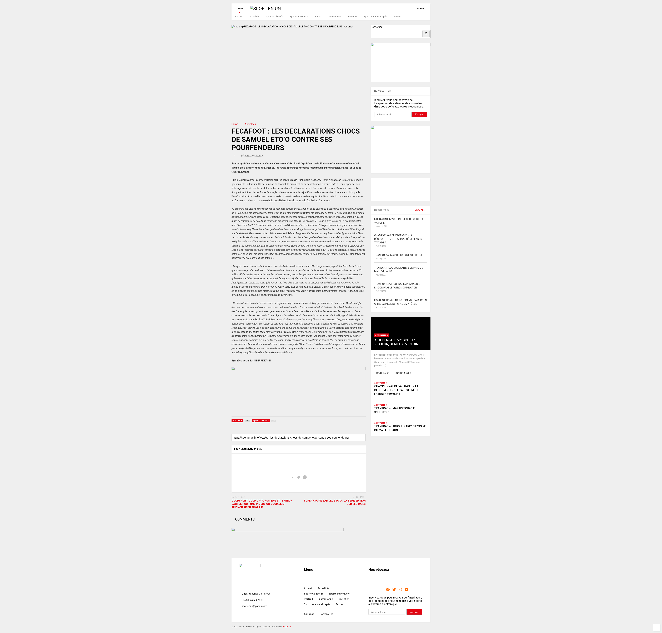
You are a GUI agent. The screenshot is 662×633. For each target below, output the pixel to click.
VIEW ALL (420, 210)
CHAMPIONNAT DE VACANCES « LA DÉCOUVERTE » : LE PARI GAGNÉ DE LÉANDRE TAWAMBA (396, 390)
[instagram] (407, 8)
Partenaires (326, 614)
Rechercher (377, 27)
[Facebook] (388, 589)
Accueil (238, 16)
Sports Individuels (299, 16)
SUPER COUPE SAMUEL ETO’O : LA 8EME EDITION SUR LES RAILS (335, 502)
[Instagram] (400, 589)
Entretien (352, 16)
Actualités (254, 16)
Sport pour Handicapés (375, 16)
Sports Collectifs (274, 16)
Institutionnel (335, 16)
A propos (309, 614)
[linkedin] (402, 8)
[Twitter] (394, 589)
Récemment (381, 209)
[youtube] (391, 8)
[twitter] (397, 8)
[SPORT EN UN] (264, 8)
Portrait (318, 16)
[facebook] (413, 8)
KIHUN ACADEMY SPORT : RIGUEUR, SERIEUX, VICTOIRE (397, 342)
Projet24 (287, 626)
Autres (397, 16)
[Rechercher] (426, 34)
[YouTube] (406, 589)
